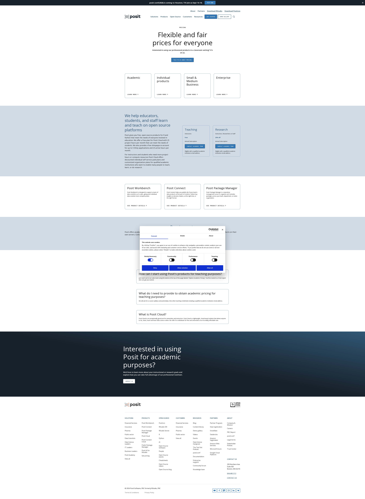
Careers (230, 428)
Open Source (175, 16)
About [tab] (211, 236)
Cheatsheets (163, 460)
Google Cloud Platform (215, 454)
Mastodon (224, 490)
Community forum (199, 466)
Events (195, 438)
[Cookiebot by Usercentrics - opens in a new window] (210, 229)
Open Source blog (165, 469)
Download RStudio (214, 11)
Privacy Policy (149, 492)
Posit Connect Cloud (147, 441)
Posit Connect (147, 427)
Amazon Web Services (214, 444)
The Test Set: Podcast (197, 448)
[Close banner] (222, 229)
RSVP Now (210, 3)
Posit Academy (130, 455)
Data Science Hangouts (197, 443)
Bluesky (238, 490)
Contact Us (129, 381)
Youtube (215, 490)
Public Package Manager (147, 446)
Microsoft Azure (215, 449)
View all (127, 459)
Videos (195, 434)
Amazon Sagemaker (214, 439)
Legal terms (231, 440)
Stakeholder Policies (231, 444)
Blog (194, 423)
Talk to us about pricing (182, 60)
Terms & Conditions (132, 492)
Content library (198, 427)
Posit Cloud (146, 436)
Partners (201, 11)
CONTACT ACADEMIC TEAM (195, 146)
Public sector (129, 434)
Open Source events (163, 456)
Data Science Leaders (129, 443)
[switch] (172, 260)
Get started (211, 16)
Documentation (198, 456)
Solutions (154, 16)
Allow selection (182, 268)
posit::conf (196, 453)
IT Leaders (128, 447)
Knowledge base (199, 469)
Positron (162, 423)
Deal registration (216, 427)
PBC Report (231, 432)
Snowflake (213, 431)
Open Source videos (163, 465)
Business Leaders (131, 451)
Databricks (214, 434)
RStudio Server (164, 431)
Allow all (210, 268)
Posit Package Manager (147, 432)
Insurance (128, 427)
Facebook (219, 490)
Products (164, 16)
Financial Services (131, 423)
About (192, 11)
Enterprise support (196, 461)
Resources (198, 16)
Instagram (229, 490)
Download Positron (232, 11)
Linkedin (234, 490)
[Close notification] (363, 3)
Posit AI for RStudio (146, 451)
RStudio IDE (163, 427)
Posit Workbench (148, 423)
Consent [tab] (154, 236)
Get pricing (146, 456)
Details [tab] (182, 236)
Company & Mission (231, 424)
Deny (155, 268)
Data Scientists (130, 438)
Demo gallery (224, 16)
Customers (187, 16)
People (161, 451)
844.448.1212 (231, 473)
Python (161, 438)
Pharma (127, 431)
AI (159, 442)
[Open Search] (234, 16)
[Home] (133, 16)
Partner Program (216, 423)
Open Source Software (163, 447)
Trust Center (231, 449)
